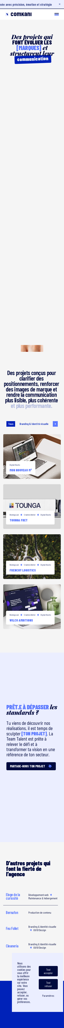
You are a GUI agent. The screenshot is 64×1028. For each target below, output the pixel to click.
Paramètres (48, 995)
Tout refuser (48, 984)
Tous (10, 423)
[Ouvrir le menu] (56, 14)
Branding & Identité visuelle (34, 423)
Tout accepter (48, 971)
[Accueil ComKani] (18, 14)
